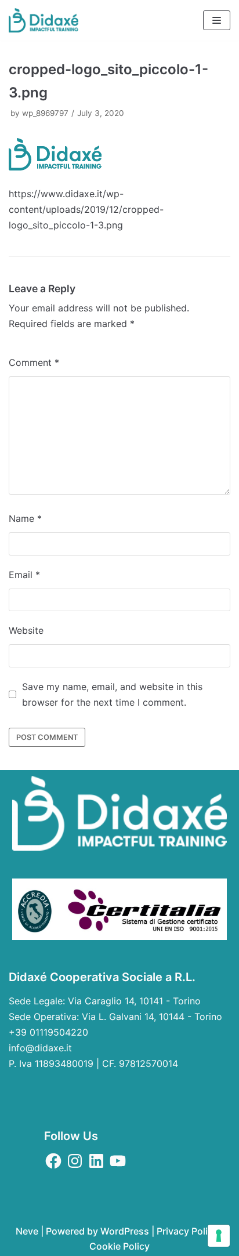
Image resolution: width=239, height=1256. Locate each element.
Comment (34, 362)
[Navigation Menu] (216, 20)
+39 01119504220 (48, 1032)
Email (24, 574)
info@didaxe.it (40, 1048)
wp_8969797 (45, 113)
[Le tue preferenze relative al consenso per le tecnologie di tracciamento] (219, 1236)
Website (26, 630)
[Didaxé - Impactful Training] (43, 20)
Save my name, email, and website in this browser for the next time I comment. (112, 694)
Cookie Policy (119, 1246)
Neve (27, 1231)
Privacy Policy (187, 1231)
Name (25, 518)
